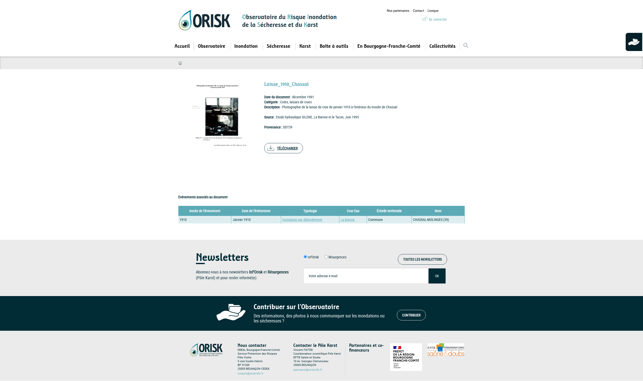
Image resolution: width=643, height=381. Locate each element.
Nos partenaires (398, 10)
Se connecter (438, 19)
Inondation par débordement (302, 219)
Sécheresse (279, 46)
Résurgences (337, 257)
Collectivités (443, 46)
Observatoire (212, 46)
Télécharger (287, 148)
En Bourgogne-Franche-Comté (389, 46)
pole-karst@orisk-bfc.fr (307, 369)
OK (437, 275)
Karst (305, 46)
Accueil (182, 46)
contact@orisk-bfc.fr (250, 373)
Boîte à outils (335, 46)
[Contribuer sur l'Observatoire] (634, 42)
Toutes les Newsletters (422, 259)
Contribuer (411, 315)
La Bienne (348, 219)
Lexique (433, 10)
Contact (418, 10)
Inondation (246, 46)
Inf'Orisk (313, 257)
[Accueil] (206, 20)
